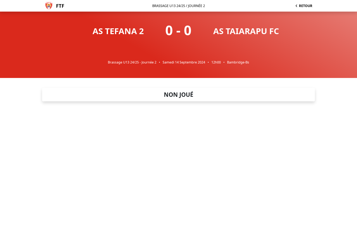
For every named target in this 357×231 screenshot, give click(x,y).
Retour (305, 6)
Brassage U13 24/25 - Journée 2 (132, 62)
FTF (60, 5)
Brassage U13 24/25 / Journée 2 (178, 6)
